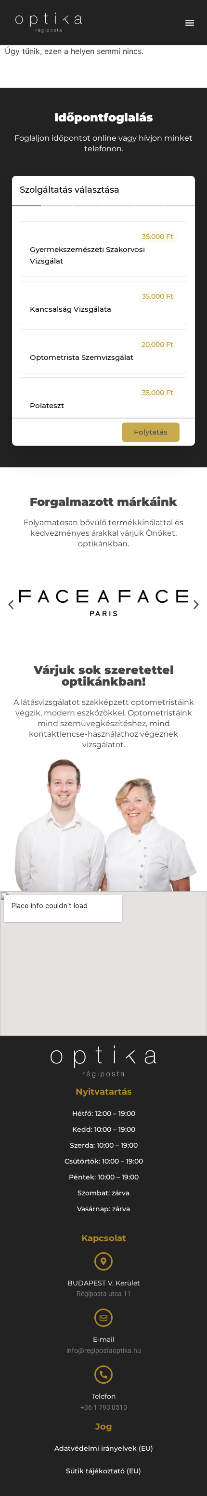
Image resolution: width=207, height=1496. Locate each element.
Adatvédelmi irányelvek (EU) (103, 1448)
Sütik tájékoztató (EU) (103, 1471)
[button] (189, 22)
